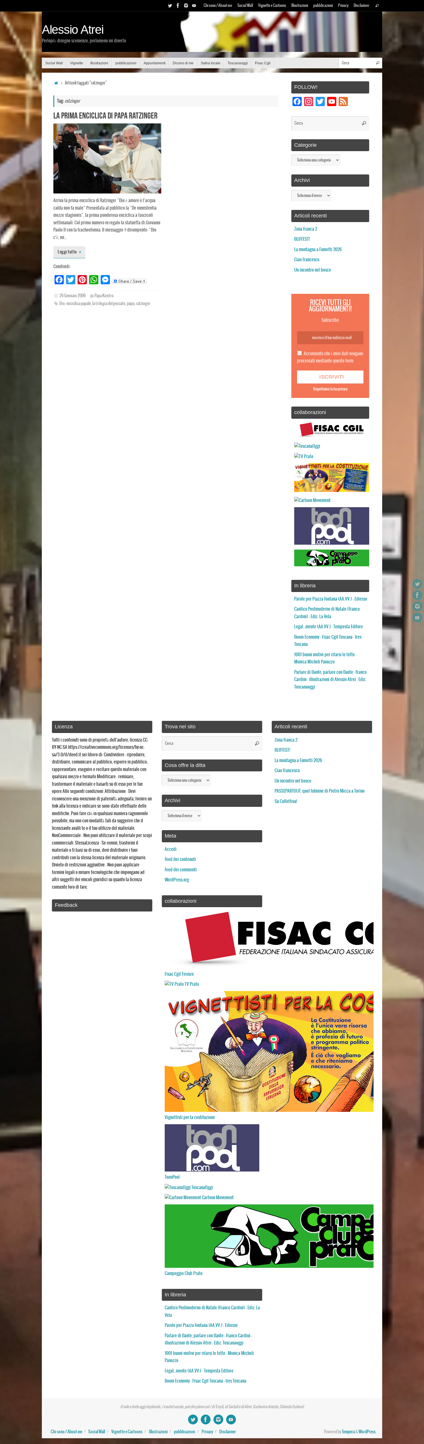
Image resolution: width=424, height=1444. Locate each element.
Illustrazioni (299, 5)
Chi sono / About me (218, 5)
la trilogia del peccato (108, 303)
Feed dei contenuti (180, 859)
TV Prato (191, 984)
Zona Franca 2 (305, 229)
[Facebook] (178, 5)
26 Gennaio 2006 (72, 296)
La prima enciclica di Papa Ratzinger (105, 115)
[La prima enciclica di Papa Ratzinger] (107, 158)
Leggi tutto (67, 252)
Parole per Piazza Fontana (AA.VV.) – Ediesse (330, 599)
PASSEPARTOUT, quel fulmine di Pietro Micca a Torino (320, 791)
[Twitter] (170, 5)
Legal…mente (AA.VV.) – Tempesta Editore (328, 626)
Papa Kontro (104, 296)
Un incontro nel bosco (312, 270)
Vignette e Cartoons (272, 5)
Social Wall (245, 5)
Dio (62, 303)
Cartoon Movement (217, 1197)
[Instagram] (186, 5)
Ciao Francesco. (307, 259)
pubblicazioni (323, 5)
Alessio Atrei (73, 29)
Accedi (171, 849)
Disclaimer (361, 5)
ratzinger (143, 303)
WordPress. (367, 1432)
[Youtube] (194, 5)
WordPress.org (177, 879)
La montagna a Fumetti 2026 (318, 249)
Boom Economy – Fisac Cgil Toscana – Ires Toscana (205, 1381)
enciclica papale (78, 303)
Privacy (343, 5)
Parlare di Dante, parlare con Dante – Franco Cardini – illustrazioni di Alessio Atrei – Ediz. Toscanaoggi (330, 679)
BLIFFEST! (302, 239)
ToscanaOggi (202, 1187)
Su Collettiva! (286, 801)
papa (130, 303)
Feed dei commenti (181, 869)
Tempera (348, 1432)
